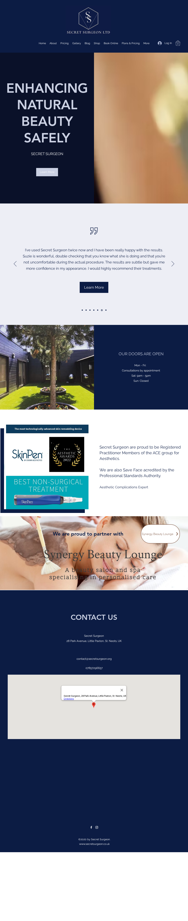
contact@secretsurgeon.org (94, 658)
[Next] (172, 264)
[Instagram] (97, 827)
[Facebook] (91, 827)
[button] (178, 43)
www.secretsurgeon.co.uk (94, 843)
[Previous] (15, 264)
